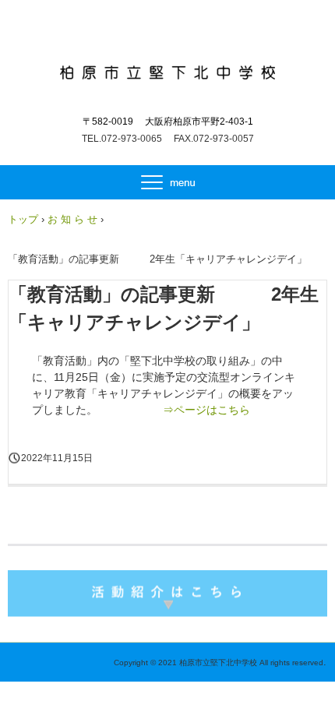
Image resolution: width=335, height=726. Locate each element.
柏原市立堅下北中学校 (168, 69)
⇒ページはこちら (206, 410)
